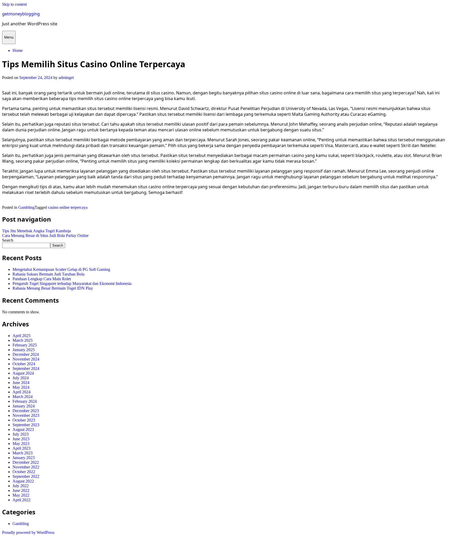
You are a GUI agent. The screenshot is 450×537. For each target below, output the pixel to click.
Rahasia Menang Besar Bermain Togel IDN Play (52, 288)
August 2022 (23, 481)
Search (7, 240)
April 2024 (21, 392)
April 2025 (21, 335)
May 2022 (20, 495)
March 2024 (22, 396)
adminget (66, 77)
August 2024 (23, 373)
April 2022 (21, 500)
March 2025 (22, 340)
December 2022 (25, 462)
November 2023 (25, 415)
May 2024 (20, 387)
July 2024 (20, 378)
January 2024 (23, 406)
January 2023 (23, 457)
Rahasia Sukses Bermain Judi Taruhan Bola (48, 274)
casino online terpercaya (68, 207)
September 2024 (25, 368)
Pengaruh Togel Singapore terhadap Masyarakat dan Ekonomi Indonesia (72, 283)
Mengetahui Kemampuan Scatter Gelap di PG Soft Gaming (61, 269)
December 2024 (25, 354)
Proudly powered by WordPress (28, 532)
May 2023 (20, 443)
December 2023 (25, 410)
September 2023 (25, 425)
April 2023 (21, 448)
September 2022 (25, 476)
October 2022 (23, 471)
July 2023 (20, 434)
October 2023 (23, 420)
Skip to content (14, 4)
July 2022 (20, 486)
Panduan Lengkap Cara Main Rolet (41, 279)
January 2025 (23, 349)
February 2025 (24, 345)
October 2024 (23, 364)
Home (17, 50)
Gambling (26, 207)
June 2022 (20, 490)
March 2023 (22, 453)
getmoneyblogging (21, 14)
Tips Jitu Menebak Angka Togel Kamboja (36, 231)
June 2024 (20, 382)
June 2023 (20, 439)
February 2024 (24, 401)
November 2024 (25, 359)
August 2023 (23, 429)
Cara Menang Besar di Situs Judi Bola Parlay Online (45, 235)
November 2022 (25, 467)
